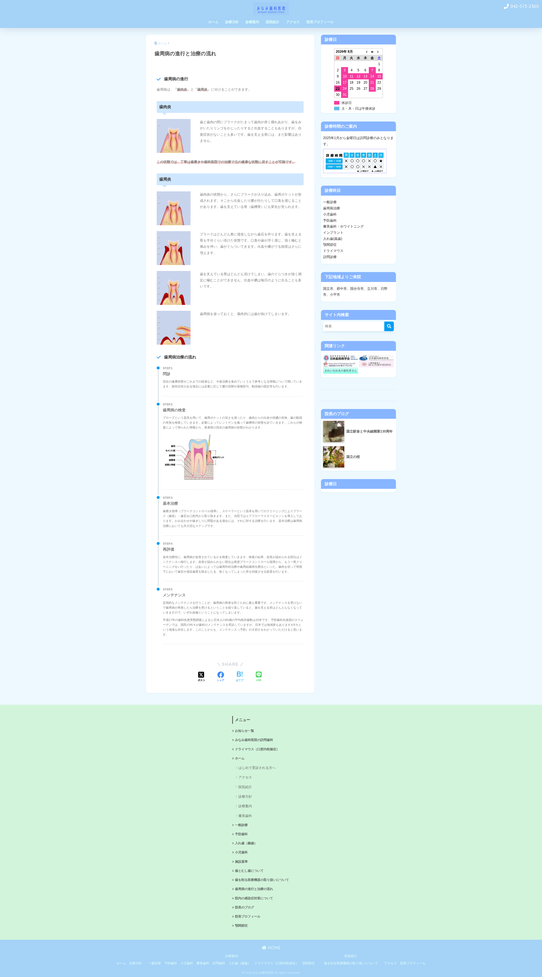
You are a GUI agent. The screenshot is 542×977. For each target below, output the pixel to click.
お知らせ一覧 (244, 730)
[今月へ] (372, 51)
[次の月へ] (379, 51)
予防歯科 (241, 834)
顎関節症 (241, 925)
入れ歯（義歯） (246, 843)
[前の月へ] (365, 51)
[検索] (389, 326)
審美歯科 (245, 816)
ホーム (213, 22)
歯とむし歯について (249, 870)
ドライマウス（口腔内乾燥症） (257, 749)
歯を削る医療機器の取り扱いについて (262, 880)
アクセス (293, 22)
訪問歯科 (219, 963)
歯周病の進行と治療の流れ (254, 889)
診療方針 (232, 22)
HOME (274, 947)
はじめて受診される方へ (257, 768)
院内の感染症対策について (254, 898)
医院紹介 (272, 22)
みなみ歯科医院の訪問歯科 (254, 740)
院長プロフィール (320, 22)
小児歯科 (241, 852)
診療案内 (252, 22)
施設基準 (241, 861)
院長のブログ (244, 907)
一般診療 (241, 825)
